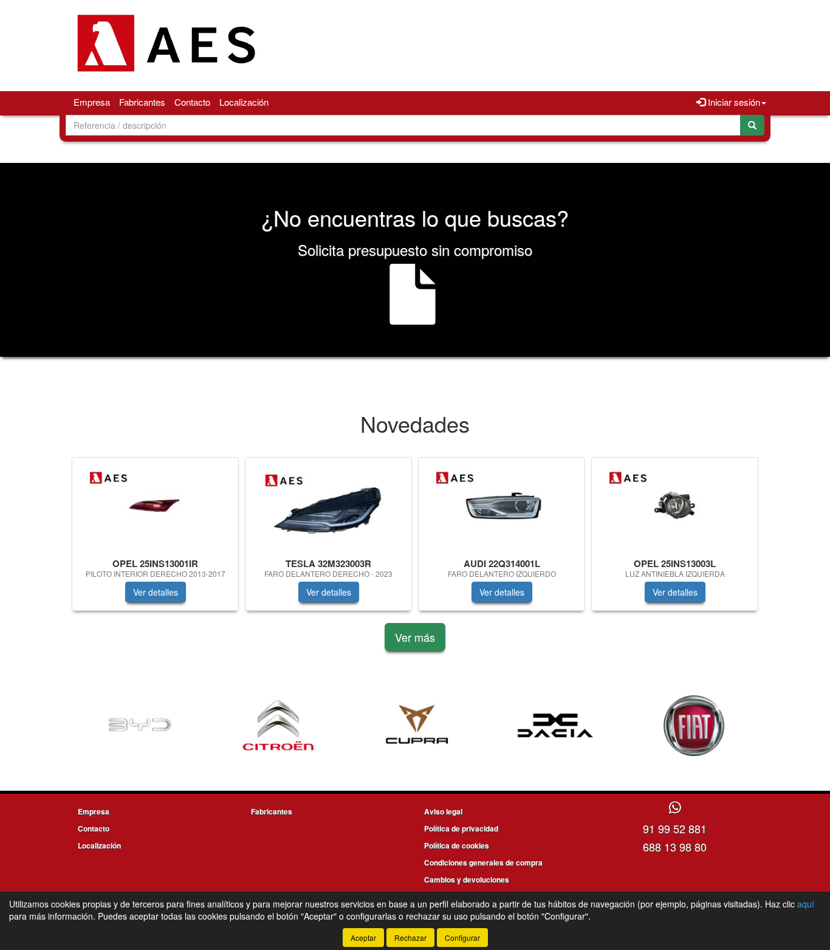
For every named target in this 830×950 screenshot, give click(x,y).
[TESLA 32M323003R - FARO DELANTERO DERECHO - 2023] (328, 505)
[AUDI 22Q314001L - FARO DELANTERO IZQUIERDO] (501, 505)
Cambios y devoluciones (466, 879)
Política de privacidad (461, 828)
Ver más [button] (415, 637)
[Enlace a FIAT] (680, 725)
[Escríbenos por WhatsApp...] (674, 808)
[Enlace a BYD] (126, 725)
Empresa (92, 101)
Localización (244, 101)
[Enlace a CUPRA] (403, 725)
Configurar (462, 937)
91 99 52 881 (675, 828)
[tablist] (415, 540)
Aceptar (363, 937)
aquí (805, 904)
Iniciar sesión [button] (732, 101)
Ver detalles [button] (155, 592)
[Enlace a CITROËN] (264, 725)
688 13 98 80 (675, 847)
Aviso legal (443, 811)
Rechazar (410, 937)
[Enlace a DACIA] (541, 725)
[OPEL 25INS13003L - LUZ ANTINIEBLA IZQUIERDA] (675, 505)
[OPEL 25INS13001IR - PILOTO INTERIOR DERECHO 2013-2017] (155, 505)
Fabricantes (142, 101)
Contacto (192, 101)
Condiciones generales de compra (483, 862)
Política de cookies (456, 845)
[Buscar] (752, 125)
